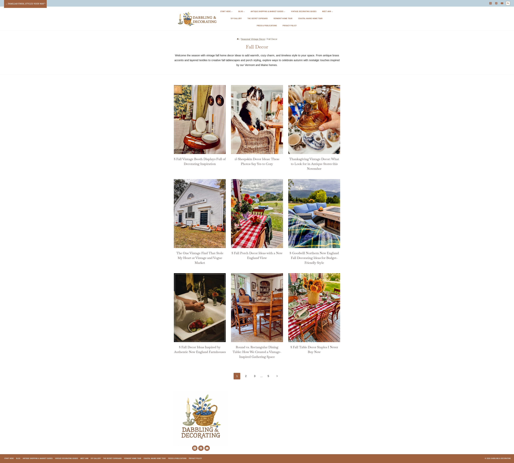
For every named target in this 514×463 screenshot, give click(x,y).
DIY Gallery (236, 18)
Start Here (9, 458)
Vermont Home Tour (282, 18)
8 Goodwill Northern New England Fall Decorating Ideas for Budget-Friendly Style (314, 258)
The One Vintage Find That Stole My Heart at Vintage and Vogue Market (199, 258)
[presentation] (200, 119)
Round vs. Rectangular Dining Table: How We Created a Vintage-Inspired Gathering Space (257, 352)
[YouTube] (502, 3)
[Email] (207, 448)
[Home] (238, 39)
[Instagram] (490, 3)
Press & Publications (267, 25)
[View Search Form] (508, 3)
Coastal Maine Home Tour (310, 18)
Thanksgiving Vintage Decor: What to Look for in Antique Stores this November (314, 164)
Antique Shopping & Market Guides (38, 458)
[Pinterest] (496, 3)
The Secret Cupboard (257, 18)
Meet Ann (84, 458)
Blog (18, 458)
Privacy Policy (290, 25)
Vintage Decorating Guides (303, 11)
